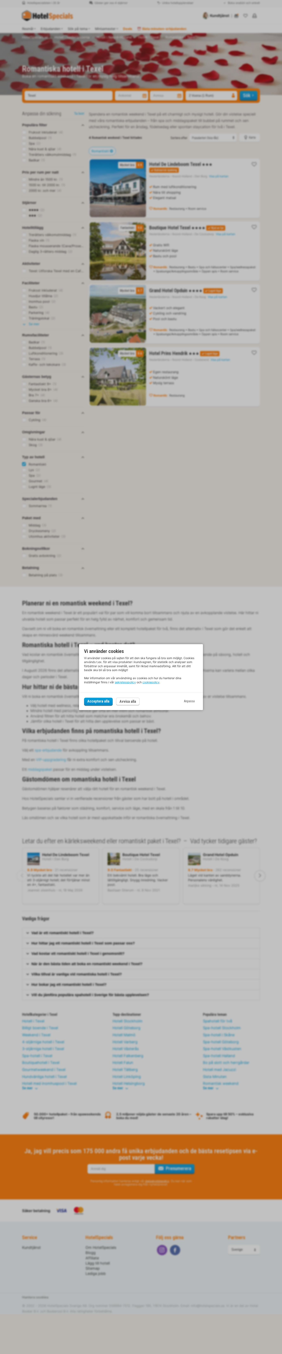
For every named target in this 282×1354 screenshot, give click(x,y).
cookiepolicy (150, 682)
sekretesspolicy (125, 682)
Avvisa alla (128, 701)
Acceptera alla (98, 701)
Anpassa (189, 701)
